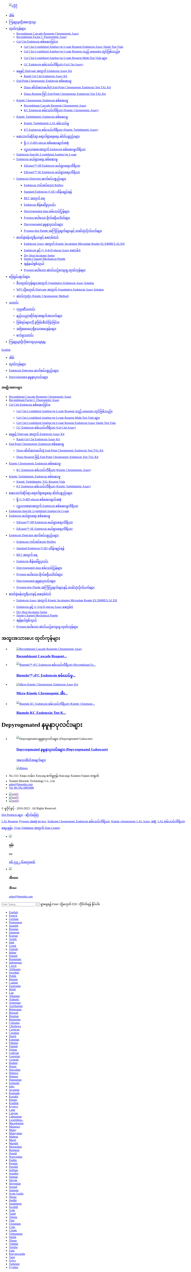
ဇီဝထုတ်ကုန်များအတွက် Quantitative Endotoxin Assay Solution (55, 283)
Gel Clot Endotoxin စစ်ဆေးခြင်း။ (37, 41)
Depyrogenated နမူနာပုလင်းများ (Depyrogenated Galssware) (62, 749)
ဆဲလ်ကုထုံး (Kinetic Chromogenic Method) (42, 296)
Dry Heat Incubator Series (39, 255)
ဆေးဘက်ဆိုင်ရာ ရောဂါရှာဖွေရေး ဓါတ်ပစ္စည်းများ (48, 136)
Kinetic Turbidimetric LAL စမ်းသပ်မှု (46, 123)
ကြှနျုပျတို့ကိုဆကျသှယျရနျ (27, 341)
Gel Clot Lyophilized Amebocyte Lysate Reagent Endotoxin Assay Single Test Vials (73, 46)
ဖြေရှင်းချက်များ (19, 276)
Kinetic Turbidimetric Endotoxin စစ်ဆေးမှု (42, 116)
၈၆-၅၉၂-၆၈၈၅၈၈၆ (22, 862)
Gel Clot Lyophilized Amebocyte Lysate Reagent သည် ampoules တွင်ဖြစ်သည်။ (72, 51)
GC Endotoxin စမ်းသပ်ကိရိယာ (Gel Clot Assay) (53, 64)
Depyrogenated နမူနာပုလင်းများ (43, 224)
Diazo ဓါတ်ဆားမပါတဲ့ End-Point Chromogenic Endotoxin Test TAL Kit (67, 87)
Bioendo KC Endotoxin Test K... (41, 713)
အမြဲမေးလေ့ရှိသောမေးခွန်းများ (36, 328)
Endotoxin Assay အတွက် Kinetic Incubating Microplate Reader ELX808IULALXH (74, 243)
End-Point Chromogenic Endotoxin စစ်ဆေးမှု (43, 80)
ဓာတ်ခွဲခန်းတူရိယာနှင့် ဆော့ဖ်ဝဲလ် (37, 237)
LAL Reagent (9, 821)
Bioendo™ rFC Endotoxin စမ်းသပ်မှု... (46, 675)
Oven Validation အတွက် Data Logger (37, 827)
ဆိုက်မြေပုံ (32, 814)
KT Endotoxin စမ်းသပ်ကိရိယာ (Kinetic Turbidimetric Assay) (61, 129)
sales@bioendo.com (21, 784)
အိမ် (11, 15)
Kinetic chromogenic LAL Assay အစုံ (133, 821)
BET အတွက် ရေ (34, 198)
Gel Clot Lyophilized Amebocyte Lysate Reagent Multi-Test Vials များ (65, 58)
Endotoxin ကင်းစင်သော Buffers (43, 185)
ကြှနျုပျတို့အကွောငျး (22, 21)
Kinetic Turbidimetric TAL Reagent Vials (40, 481)
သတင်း (14, 302)
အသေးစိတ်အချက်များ (31, 760)
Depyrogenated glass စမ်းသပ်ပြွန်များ (47, 211)
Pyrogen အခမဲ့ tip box (32, 821)
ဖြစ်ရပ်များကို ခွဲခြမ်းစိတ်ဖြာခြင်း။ (37, 322)
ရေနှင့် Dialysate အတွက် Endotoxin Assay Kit (44, 71)
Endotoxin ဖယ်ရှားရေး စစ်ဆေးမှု (37, 159)
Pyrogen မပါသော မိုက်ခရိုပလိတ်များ (47, 217)
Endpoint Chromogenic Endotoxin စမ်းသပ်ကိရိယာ (79, 821)
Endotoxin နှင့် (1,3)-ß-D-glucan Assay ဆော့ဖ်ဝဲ (52, 250)
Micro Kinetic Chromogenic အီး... (42, 693)
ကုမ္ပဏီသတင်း (25, 309)
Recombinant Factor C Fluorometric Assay (41, 37)
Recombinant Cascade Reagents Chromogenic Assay (47, 33)
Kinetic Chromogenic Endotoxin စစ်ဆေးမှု (42, 100)
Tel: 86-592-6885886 (21, 787)
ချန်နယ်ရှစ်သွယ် (34, 263)
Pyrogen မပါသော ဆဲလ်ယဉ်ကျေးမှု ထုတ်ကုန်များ (55, 270)
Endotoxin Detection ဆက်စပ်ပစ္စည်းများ (41, 178)
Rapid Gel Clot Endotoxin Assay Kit (45, 76)
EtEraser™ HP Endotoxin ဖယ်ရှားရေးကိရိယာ (52, 165)
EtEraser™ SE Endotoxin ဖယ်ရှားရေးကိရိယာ (52, 172)
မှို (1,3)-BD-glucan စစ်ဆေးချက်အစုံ (46, 142)
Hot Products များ (12, 814)
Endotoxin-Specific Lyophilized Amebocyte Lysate (46, 154)
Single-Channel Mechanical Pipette (44, 258)
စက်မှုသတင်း (25, 335)
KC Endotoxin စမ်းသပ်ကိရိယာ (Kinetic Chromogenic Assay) (61, 110)
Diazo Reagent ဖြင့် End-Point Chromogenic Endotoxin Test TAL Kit (65, 93)
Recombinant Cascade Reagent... (41, 656)
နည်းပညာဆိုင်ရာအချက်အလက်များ (39, 315)
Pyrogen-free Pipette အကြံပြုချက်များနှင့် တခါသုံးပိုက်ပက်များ (63, 230)
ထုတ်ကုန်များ (17, 28)
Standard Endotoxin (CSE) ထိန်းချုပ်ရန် (48, 191)
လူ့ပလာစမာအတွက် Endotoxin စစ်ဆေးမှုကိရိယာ (55, 149)
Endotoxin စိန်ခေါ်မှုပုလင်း (40, 204)
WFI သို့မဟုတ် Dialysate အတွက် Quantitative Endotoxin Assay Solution (60, 289)
